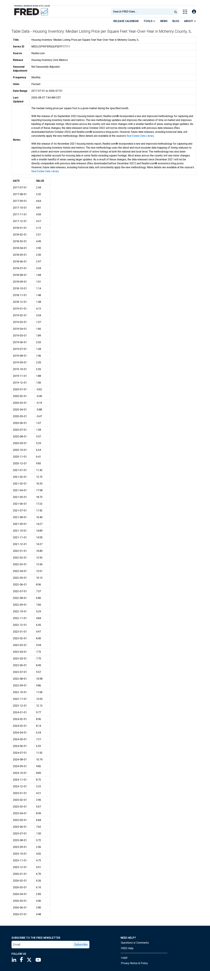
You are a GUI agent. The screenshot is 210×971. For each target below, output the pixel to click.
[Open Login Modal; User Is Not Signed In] (194, 12)
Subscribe (81, 944)
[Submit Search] (175, 11)
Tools (148, 21)
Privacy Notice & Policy (134, 963)
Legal (124, 957)
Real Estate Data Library (140, 135)
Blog (175, 21)
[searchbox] (142, 11)
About (189, 21)
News (164, 21)
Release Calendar (126, 21)
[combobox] (141, 11)
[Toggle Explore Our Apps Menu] (185, 12)
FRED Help (127, 948)
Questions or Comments (135, 942)
